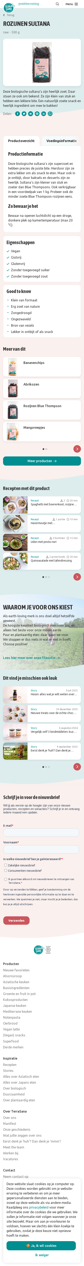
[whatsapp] (50, 113)
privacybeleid (39, 1207)
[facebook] (17, 113)
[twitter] (24, 113)
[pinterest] (37, 113)
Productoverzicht (21, 141)
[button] (42, 461)
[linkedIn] (43, 113)
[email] (30, 113)
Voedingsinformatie (61, 141)
